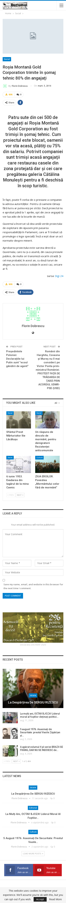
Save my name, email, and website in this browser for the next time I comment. (33, 586)
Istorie (33, 695)
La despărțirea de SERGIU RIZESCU (33, 702)
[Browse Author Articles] (33, 314)
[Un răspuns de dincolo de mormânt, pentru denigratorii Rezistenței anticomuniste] (47, 419)
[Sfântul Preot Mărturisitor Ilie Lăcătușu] (18, 419)
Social (7, 59)
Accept (40, 899)
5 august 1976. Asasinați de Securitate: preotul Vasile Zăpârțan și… (40, 732)
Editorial (33, 808)
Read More (55, 899)
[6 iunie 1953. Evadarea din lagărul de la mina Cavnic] (18, 464)
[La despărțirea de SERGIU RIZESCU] (33, 688)
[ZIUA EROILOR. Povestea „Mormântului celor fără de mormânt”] (47, 464)
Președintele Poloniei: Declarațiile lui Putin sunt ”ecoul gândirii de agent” (17, 359)
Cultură (39, 457)
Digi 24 (59, 276)
